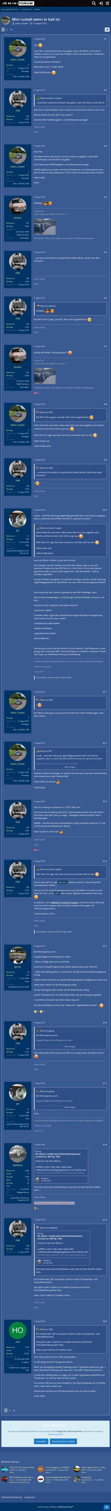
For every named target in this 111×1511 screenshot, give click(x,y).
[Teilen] (107, 29)
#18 (105, 1144)
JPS (57, 677)
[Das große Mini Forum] (18, 3)
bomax (12, 1480)
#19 (105, 1219)
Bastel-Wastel (51, 1470)
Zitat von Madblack (49, 1227)
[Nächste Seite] (11, 29)
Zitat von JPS (46, 751)
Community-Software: (55, 1506)
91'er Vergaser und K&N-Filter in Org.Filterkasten (68, 1467)
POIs (8, 1186)
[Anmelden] (100, 3)
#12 (105, 743)
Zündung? (86, 1477)
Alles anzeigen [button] (70, 767)
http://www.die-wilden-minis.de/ (49, 214)
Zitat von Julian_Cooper (51, 98)
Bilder (8, 1180)
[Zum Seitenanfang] (107, 1507)
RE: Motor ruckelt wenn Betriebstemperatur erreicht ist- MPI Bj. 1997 (58, 1155)
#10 (105, 510)
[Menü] (107, 3)
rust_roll (38, 671)
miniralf (48, 1480)
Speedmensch (87, 1480)
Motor (11, 1472)
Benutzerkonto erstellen (63, 1441)
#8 (105, 404)
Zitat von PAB (46, 412)
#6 (105, 298)
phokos (63, 882)
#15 (105, 946)
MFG (83, 1470)
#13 (105, 801)
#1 (105, 38)
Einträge (9, 1183)
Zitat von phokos (48, 306)
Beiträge (9, 65)
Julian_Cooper (21, 23)
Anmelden (41, 1441)
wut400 (12, 1470)
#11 (105, 692)
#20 (105, 1321)
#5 (105, 252)
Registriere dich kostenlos (69, 1431)
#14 (105, 861)
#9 (105, 459)
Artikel (8, 1174)
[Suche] (94, 3)
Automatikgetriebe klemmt (58, 1477)
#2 (105, 90)
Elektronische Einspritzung (19, 1482)
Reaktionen (10, 116)
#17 (105, 1083)
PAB (57, 932)
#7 (105, 346)
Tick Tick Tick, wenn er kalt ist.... (24, 1467)
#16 (105, 1022)
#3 (105, 146)
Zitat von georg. (47, 1030)
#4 (105, 197)
